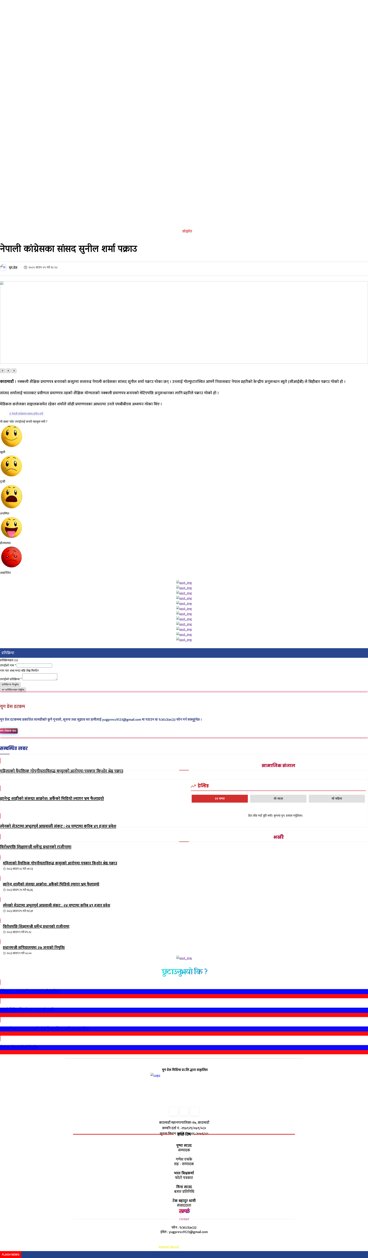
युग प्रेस (13, 267)
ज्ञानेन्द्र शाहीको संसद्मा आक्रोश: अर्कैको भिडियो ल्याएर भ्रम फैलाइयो (52, 798)
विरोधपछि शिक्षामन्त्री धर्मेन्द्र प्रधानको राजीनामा (35, 847)
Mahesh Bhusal (169, 1247)
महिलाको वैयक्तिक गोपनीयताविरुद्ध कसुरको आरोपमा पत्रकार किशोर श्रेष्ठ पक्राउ (61, 771)
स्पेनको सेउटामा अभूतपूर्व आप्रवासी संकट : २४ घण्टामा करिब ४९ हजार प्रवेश (58, 826)
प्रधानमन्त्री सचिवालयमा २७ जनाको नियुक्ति (34, 947)
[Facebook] (173, 1111)
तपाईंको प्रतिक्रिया (11, 679)
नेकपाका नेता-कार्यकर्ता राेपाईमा (19, 1047)
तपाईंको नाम (8, 665)
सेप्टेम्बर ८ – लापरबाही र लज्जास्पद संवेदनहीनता (30, 991)
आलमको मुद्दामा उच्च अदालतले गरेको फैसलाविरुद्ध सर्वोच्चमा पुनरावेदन (44, 1029)
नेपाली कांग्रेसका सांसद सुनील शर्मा (27, 413)
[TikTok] (184, 1111)
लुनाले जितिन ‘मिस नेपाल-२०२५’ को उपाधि (27, 1010)
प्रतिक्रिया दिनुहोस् (10, 684)
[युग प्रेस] (4, 267)
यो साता (278, 798)
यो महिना (337, 798)
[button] (184, 231)
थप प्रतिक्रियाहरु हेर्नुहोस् (13, 689)
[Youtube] (194, 1111)
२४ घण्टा (220, 798)
